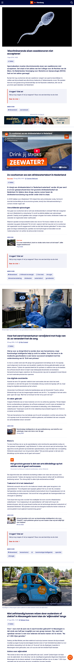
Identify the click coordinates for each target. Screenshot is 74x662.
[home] (37, 2)
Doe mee (10, 178)
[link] (14, 99)
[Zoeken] (72, 2)
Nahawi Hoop (25, 620)
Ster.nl (42, 114)
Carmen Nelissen (32, 178)
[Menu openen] (2, 2)
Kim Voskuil (24, 342)
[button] (10, 61)
